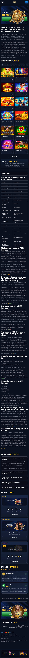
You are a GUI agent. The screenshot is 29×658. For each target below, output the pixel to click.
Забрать (14, 18)
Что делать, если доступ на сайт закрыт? (13, 487)
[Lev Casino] (14, 2)
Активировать (14, 614)
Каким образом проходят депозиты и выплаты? (12, 477)
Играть (25, 644)
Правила (15, 635)
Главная (3, 635)
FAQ (6, 635)
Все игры (14, 156)
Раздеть (14, 537)
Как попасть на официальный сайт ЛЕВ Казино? (12, 458)
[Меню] (2, 2)
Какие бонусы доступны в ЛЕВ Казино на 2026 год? (13, 472)
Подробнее (14, 514)
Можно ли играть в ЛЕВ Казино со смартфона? (11, 483)
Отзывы (10, 635)
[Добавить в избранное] (12, 69)
